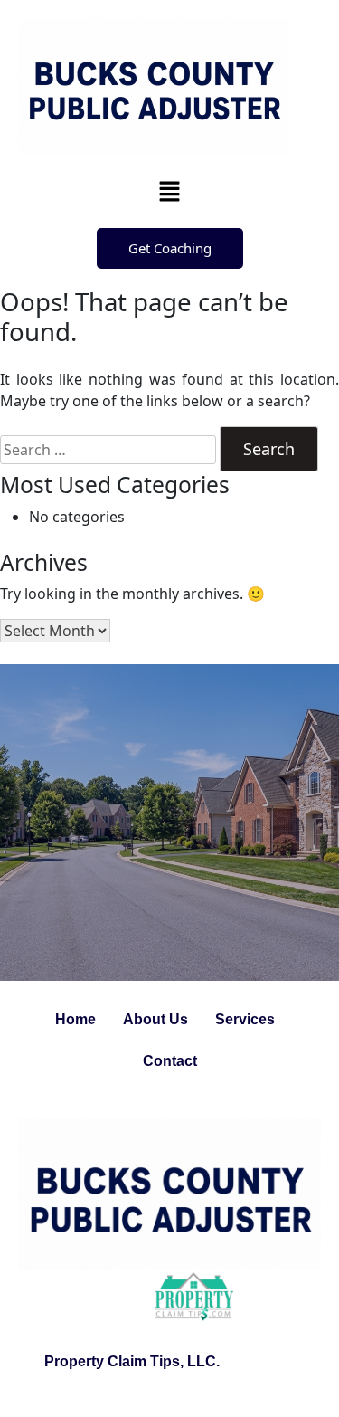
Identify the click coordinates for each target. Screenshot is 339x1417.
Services (245, 1019)
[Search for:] (108, 449)
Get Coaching (170, 248)
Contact (170, 1061)
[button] (169, 191)
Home (75, 1019)
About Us (155, 1019)
